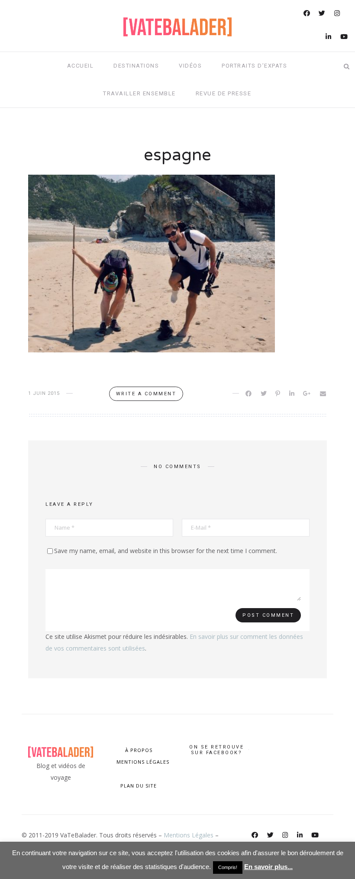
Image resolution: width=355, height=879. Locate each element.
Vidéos (190, 65)
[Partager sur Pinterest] (278, 393)
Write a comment (146, 394)
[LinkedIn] (329, 37)
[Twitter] (322, 14)
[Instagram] (337, 14)
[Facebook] (307, 14)
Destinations (136, 65)
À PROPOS (138, 750)
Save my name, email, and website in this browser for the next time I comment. (165, 551)
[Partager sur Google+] (307, 393)
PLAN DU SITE (138, 785)
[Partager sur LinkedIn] (292, 393)
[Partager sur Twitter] (264, 393)
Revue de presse (224, 93)
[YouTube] (344, 37)
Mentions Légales (188, 835)
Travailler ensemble (139, 93)
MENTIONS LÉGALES (142, 762)
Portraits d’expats (254, 65)
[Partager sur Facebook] (249, 393)
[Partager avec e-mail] (323, 393)
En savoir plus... (268, 866)
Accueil (80, 65)
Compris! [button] (227, 867)
